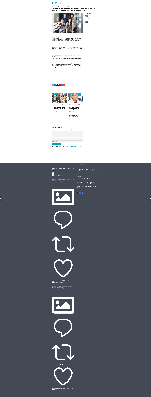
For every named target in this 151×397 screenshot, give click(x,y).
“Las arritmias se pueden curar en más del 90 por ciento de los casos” (88, 169)
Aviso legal (61, 395)
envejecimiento (86, 181)
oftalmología (96, 183)
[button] (98, 3)
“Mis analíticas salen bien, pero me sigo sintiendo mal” (86, 170)
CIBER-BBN (57, 82)
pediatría (80, 185)
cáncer (88, 180)
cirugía (96, 178)
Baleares (89, 179)
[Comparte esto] (55, 85)
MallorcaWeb (97, 395)
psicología (87, 185)
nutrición (87, 183)
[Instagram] (82, 193)
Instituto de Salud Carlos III (65, 82)
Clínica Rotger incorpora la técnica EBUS (93, 21)
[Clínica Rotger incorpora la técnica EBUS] (86, 22)
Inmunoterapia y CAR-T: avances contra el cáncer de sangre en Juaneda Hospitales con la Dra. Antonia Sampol (93, 16)
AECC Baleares (84, 178)
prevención (83, 185)
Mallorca (81, 183)
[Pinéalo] (60, 85)
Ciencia (60, 82)
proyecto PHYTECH (72, 82)
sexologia (82, 186)
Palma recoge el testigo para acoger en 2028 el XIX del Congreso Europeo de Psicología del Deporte (59, 106)
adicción (80, 178)
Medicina (84, 183)
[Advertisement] (67, 74)
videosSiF (77, 187)
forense (78, 182)
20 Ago (53, 176)
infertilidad (90, 182)
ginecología (81, 182)
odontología (92, 183)
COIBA (77, 180)
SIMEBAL (85, 186)
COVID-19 (84, 180)
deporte (95, 180)
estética (90, 181)
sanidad (78, 186)
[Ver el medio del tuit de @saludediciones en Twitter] (63, 208)
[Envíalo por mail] (53, 85)
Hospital (85, 182)
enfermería (82, 181)
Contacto (58, 395)
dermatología (78, 181)
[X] (77, 193)
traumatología (90, 186)
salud (96, 185)
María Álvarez (55, 6)
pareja (77, 185)
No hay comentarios (66, 6)
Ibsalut (88, 182)
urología (95, 186)
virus (79, 187)
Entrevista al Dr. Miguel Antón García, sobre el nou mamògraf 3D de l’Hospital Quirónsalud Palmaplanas (87, 168)
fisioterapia (96, 181)
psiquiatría (90, 185)
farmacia (93, 181)
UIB (76, 82)
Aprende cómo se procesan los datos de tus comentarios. (72, 146)
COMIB (80, 180)
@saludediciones (60, 175)
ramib (93, 185)
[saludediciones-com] (57, 3)
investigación (94, 182)
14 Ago (53, 283)
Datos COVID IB (92, 180)
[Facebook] (80, 193)
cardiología (93, 178)
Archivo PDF (53, 395)
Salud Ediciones (56, 175)
